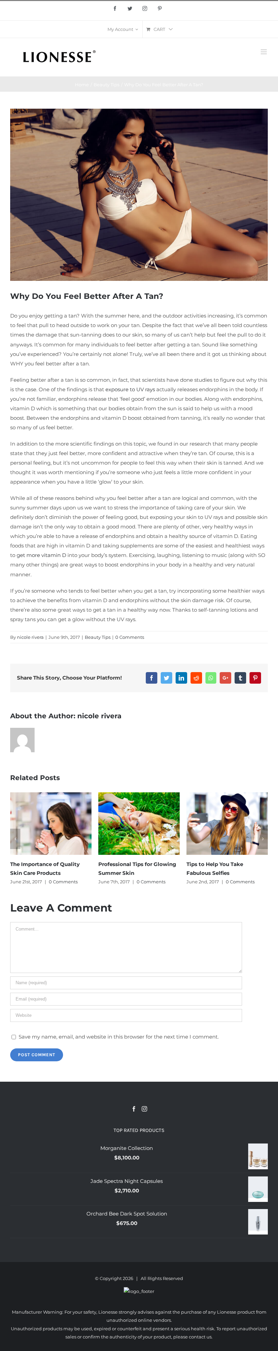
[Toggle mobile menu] (264, 51)
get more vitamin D (41, 555)
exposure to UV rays (130, 389)
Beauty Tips (98, 637)
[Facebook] (134, 1109)
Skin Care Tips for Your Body (223, 864)
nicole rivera (30, 637)
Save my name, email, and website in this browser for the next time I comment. (119, 1036)
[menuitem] (122, 29)
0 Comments (129, 637)
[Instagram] (144, 1109)
